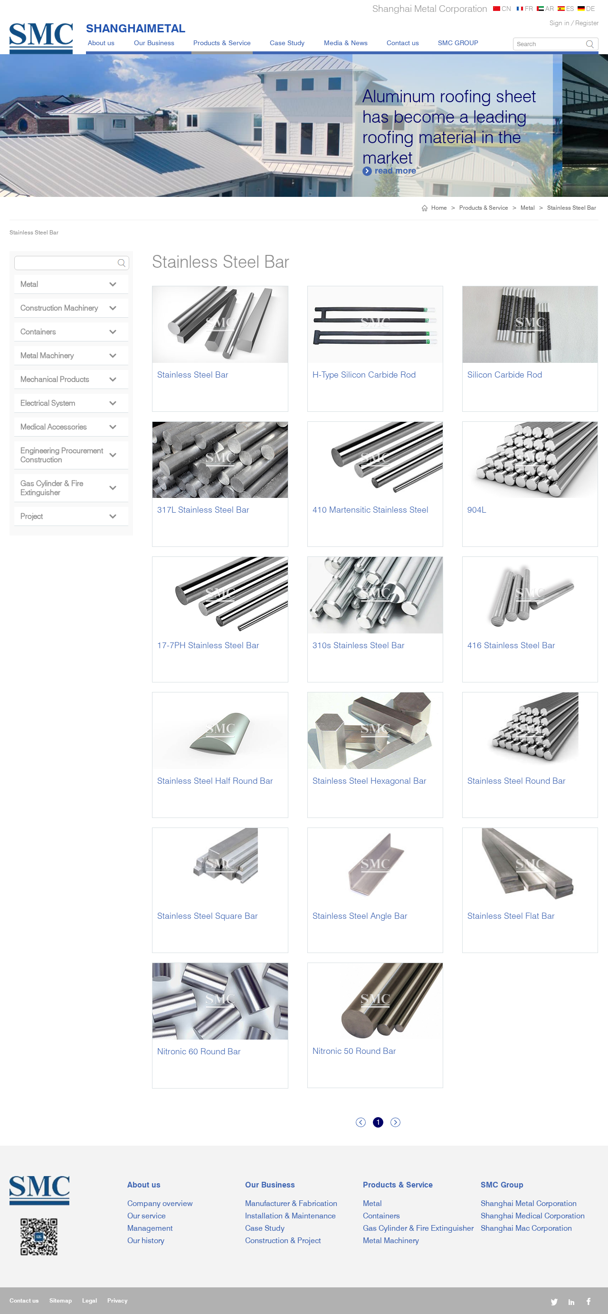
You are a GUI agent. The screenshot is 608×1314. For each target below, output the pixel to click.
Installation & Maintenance (290, 1215)
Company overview (160, 1203)
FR (529, 8)
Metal (528, 207)
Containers (68, 331)
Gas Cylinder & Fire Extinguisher (68, 488)
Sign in (560, 23)
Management (150, 1228)
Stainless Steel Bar (571, 207)
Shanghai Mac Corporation (526, 1228)
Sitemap (60, 1300)
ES (570, 8)
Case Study (287, 43)
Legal (89, 1300)
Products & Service (222, 43)
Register (586, 23)
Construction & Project (283, 1240)
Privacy (117, 1300)
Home (439, 207)
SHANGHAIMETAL (135, 28)
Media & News (346, 43)
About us (101, 43)
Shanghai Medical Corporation (533, 1215)
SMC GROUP (458, 43)
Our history (145, 1240)
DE (590, 8)
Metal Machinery (68, 355)
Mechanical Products (68, 379)
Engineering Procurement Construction (68, 455)
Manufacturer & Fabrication (291, 1203)
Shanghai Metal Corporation (529, 1203)
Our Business (154, 43)
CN (506, 8)
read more (436, 170)
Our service (146, 1215)
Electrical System (68, 403)
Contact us (403, 43)
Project (68, 516)
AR (549, 8)
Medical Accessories (68, 426)
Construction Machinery (68, 307)
